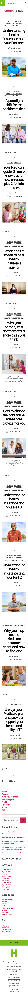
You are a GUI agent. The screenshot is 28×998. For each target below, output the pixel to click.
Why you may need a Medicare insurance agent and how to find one (14, 641)
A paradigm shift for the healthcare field (14, 105)
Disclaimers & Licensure (14, 982)
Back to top (13, 942)
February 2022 (6, 887)
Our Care (5, 794)
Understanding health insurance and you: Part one (14, 37)
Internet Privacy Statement (14, 979)
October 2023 (5, 878)
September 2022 (6, 885)
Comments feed (6, 929)
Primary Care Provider (14, 23)
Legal (9, 977)
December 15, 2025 (15, 516)
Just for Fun (5, 904)
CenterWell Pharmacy (11, 970)
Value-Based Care (18, 26)
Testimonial (5, 912)
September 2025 (6, 872)
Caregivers (14, 971)
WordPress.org (6, 931)
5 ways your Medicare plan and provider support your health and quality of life (14, 719)
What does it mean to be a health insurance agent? (14, 259)
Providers (5, 802)
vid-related (13, 152)
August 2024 (5, 874)
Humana (10, 21)
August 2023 (5, 880)
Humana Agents (8, 799)
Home (4, 791)
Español (15, 974)
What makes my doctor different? (11, 853)
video (14, 303)
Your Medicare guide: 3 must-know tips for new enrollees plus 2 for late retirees (14, 177)
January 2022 (5, 889)
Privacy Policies (16, 977)
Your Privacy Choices (13, 980)
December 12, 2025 (15, 738)
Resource (7, 26)
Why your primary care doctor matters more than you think (14, 331)
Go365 (21, 970)
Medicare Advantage (10, 797)
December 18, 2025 (15, 51)
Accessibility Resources (14, 983)
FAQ (3, 810)
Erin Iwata (16, 48)
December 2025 (6, 869)
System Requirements (14, 986)
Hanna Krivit (16, 735)
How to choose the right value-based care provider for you (14, 417)
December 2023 (6, 876)
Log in (3, 925)
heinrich (16, 114)
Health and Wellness (7, 899)
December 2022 (6, 882)
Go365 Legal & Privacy (14, 985)
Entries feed (5, 927)
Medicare (17, 21)
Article (7, 152)
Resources (6, 805)
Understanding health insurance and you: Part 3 (14, 501)
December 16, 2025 (15, 117)
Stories (4, 808)
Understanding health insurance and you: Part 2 (14, 571)
